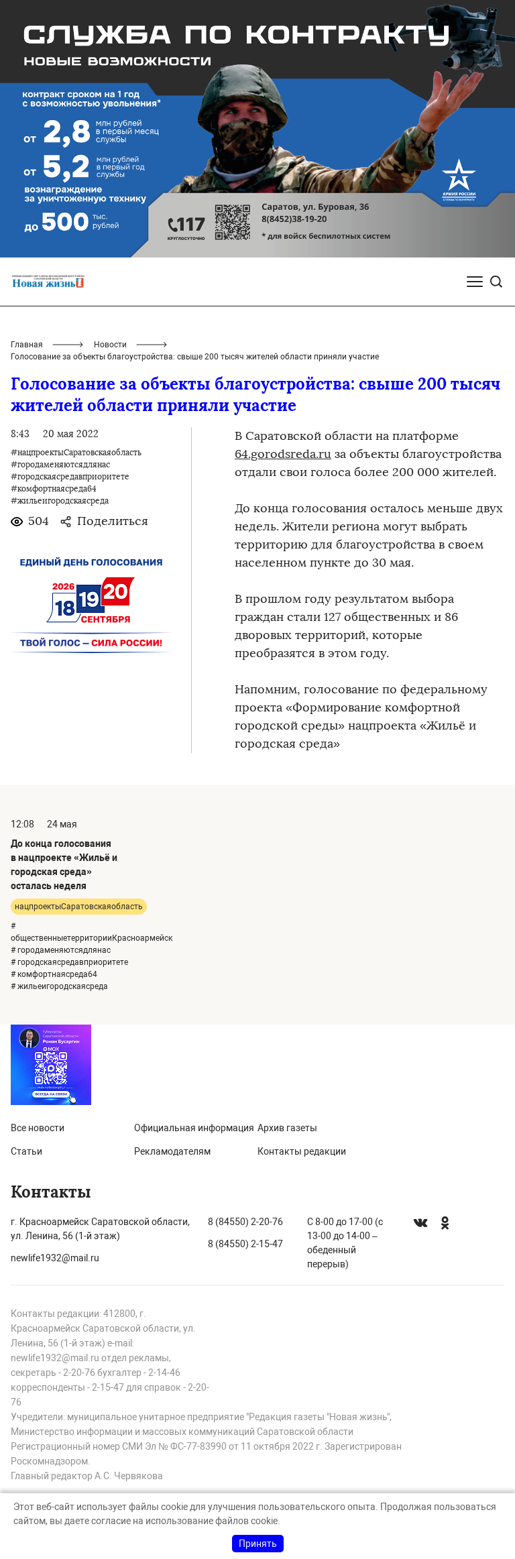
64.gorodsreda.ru (283, 454)
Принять (258, 1543)
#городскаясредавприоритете (70, 476)
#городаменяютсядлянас (60, 464)
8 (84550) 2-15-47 (245, 1243)
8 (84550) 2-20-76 (245, 1221)
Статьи (26, 1151)
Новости (110, 344)
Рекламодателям (172, 1151)
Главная (27, 344)
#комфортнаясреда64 (54, 489)
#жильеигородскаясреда (60, 501)
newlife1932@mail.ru (55, 1258)
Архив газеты (287, 1127)
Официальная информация (194, 1127)
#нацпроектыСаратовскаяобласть (76, 452)
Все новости (37, 1127)
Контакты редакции (302, 1151)
